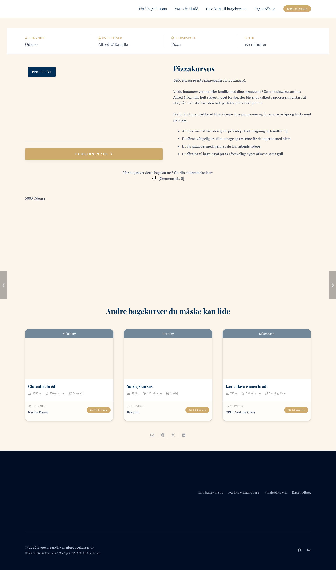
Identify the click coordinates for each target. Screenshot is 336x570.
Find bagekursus (210, 492)
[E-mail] (309, 550)
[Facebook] (299, 550)
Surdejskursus (140, 386)
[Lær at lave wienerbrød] (267, 354)
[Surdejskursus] (168, 354)
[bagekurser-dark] (29, 8)
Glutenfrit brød (41, 386)
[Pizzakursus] (94, 67)
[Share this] (163, 435)
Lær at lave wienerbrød (246, 386)
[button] (170, 9)
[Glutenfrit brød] (69, 354)
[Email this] (152, 435)
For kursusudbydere (243, 492)
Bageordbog (301, 492)
